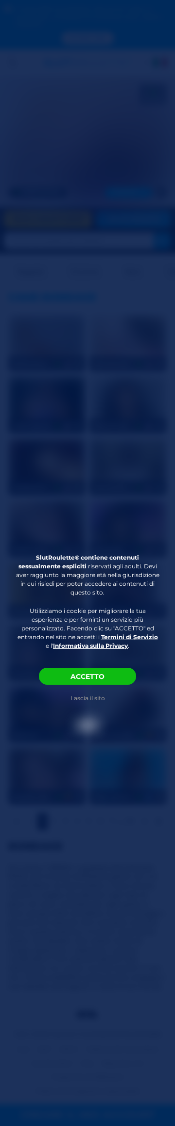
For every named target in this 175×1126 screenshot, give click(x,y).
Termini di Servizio (129, 637)
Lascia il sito (87, 698)
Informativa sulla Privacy (90, 645)
